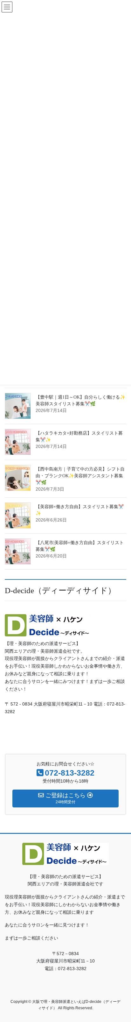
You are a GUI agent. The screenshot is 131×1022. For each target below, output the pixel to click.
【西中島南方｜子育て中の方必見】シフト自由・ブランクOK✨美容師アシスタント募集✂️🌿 (80, 476)
